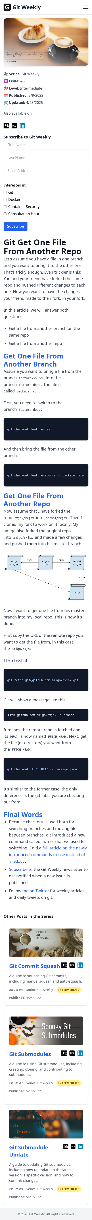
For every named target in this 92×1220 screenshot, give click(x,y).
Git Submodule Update (28, 1151)
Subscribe (15, 226)
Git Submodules (30, 1054)
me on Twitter (35, 890)
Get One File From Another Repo (33, 499)
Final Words (23, 814)
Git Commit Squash (34, 966)
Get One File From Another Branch (33, 360)
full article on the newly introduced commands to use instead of (48, 854)
